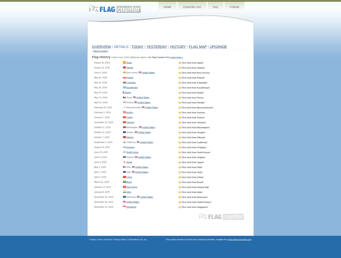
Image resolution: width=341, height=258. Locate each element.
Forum (234, 7)
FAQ (215, 7)
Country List (192, 7)
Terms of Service (105, 239)
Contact (92, 239)
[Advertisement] (156, 35)
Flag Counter (115, 9)
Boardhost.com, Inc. (138, 239)
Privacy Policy (120, 239)
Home (167, 7)
